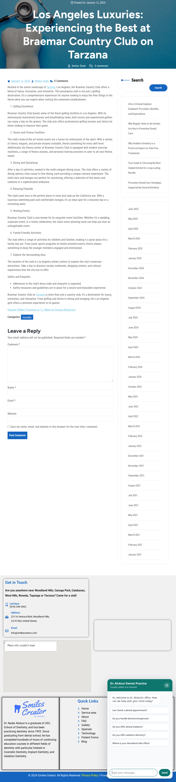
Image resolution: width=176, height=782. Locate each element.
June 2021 (133, 505)
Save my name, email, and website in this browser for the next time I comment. (54, 426)
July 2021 (133, 495)
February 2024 (135, 367)
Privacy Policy (89, 775)
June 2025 (133, 209)
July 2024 (133, 317)
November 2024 (136, 278)
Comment (14, 344)
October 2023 (135, 386)
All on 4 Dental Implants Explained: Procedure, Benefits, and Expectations (143, 109)
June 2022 (133, 406)
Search (137, 80)
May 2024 (133, 337)
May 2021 (133, 515)
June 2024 (133, 327)
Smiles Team (42, 81)
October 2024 (135, 288)
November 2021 (136, 465)
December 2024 (136, 268)
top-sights (27, 317)
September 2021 (136, 475)
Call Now (14, 603)
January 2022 (134, 446)
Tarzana (51, 87)
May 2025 (133, 218)
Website (12, 413)
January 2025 (134, 258)
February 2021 (135, 544)
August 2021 (134, 485)
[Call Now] (6, 604)
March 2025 (134, 238)
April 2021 (133, 525)
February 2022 (135, 436)
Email (12, 400)
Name (12, 387)
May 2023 (133, 396)
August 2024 (134, 307)
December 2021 (136, 455)
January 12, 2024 (20, 81)
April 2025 (133, 228)
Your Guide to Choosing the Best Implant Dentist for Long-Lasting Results (144, 167)
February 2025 (135, 248)
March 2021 (134, 534)
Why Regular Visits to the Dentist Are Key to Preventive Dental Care (144, 128)
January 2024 (134, 376)
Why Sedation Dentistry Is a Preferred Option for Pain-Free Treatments (143, 148)
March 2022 (134, 426)
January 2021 (134, 554)
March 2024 (134, 357)
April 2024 (133, 347)
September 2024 (136, 297)
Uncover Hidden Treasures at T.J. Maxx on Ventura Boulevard (41, 309)
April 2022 (133, 416)
